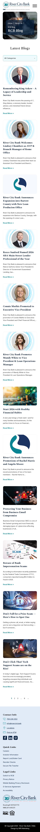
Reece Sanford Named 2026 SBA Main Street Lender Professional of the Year (18, 255)
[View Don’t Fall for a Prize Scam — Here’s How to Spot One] (20, 600)
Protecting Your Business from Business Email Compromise (17, 512)
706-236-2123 (12, 719)
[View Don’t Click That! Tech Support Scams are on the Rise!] (20, 648)
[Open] (35, 6)
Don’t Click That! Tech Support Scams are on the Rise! (17, 665)
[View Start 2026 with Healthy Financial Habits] (20, 396)
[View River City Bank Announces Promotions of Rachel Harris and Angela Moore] (20, 444)
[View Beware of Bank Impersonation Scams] (20, 549)
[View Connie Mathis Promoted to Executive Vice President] (20, 293)
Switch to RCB (8, 776)
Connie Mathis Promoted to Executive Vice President (18, 308)
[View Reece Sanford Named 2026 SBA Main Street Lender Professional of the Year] (20, 239)
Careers (6, 751)
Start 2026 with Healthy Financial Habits (16, 410)
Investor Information (10, 755)
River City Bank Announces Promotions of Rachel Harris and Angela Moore (19, 461)
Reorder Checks (9, 762)
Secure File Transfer (10, 766)
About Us (18, 23)
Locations (10, 728)
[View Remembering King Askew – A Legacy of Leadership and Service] (20, 75)
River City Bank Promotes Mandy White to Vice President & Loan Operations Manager (19, 359)
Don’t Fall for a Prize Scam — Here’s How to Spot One (19, 615)
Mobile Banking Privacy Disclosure (16, 783)
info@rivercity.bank (14, 723)
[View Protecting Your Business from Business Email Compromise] (20, 495)
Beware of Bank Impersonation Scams (15, 564)
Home (10, 23)
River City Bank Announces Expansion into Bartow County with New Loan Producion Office (18, 202)
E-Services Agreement (11, 787)
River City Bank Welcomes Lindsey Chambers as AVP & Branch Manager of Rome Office (18, 148)
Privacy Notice (8, 779)
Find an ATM (11, 732)
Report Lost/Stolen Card (12, 758)
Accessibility (8, 790)
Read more (7, 113)
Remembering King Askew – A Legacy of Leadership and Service (20, 92)
